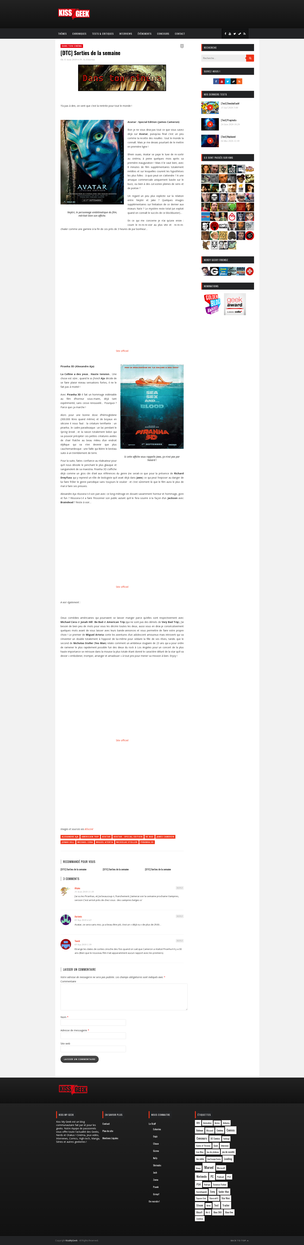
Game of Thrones (203, 1145)
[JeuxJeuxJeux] (223, 274)
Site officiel (122, 350)
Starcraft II (213, 1198)
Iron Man (200, 1151)
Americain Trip (90, 836)
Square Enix (201, 1198)
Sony (212, 1191)
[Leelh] (223, 210)
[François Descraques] (223, 191)
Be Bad (149, 836)
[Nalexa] (249, 220)
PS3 (229, 1176)
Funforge (226, 1138)
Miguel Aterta (104, 842)
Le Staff (152, 1123)
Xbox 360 (217, 1212)
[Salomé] (214, 239)
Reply (180, 888)
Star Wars (225, 1198)
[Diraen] (240, 182)
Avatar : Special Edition (128, 836)
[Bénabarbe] (240, 172)
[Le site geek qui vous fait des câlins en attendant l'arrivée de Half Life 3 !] (74, 19)
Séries (208, 1205)
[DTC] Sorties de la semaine (73, 869)
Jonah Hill (68, 842)
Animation (207, 1122)
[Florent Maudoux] (214, 191)
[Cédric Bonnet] (214, 182)
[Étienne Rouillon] (205, 191)
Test (216, 1205)
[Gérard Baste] (249, 191)
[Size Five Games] (223, 239)
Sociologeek (201, 1191)
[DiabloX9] (232, 182)
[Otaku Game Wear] (249, 274)
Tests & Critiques (103, 33)
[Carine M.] (205, 182)
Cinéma (220, 1130)
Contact (180, 33)
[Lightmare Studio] (232, 210)
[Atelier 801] (232, 172)
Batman (199, 1130)
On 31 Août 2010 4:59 (71, 59)
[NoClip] (214, 229)
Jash (155, 1172)
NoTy (155, 1158)
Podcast (220, 1176)
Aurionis (78, 916)
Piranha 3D (147, 842)
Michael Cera (85, 842)
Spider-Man (223, 1191)
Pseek (156, 1187)
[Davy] (223, 182)
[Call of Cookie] (249, 172)
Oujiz (155, 1136)
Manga (198, 1168)
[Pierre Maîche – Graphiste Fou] (205, 274)
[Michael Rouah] (232, 220)
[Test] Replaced (228, 136)
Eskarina (90, 59)
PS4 (199, 1184)
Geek (216, 1145)
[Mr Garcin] (240, 220)
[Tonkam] (249, 239)
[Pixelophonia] (249, 229)
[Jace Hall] (205, 201)
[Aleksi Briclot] (205, 172)
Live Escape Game (214, 1159)
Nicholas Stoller (126, 842)
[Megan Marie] (223, 220)
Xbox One (229, 1212)
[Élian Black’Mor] (249, 182)
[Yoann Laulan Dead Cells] (249, 201)
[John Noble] (223, 201)
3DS (198, 1123)
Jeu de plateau (213, 1151)
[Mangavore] (205, 220)
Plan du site (107, 1131)
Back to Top (239, 1240)
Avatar (106, 836)
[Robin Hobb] (205, 239)
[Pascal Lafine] (232, 229)
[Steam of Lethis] (232, 239)
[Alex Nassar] (214, 172)
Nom (64, 1017)
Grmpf (156, 1194)
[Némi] (205, 229)
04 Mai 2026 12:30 (230, 140)
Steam (199, 1205)
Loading (228, 1159)
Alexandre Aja (70, 836)
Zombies (199, 1218)
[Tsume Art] (214, 248)
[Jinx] (214, 201)
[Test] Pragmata (228, 120)
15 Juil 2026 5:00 (229, 107)
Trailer (226, 1205)
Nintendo (202, 1176)
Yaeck (77, 941)
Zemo (155, 1179)
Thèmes (62, 33)
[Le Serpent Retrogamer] (232, 274)
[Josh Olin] (232, 201)
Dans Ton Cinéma (72, 46)
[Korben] (240, 201)
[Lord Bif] (240, 210)
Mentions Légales (110, 1138)
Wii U (208, 1212)
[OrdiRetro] (240, 274)
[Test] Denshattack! (230, 103)
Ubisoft (199, 1212)
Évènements (144, 33)
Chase (156, 1143)
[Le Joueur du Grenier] (214, 210)
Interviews (125, 33)
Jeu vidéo (200, 1159)
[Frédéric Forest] (232, 191)
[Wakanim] (223, 248)
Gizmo (156, 1151)
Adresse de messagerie (75, 1030)
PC (212, 1176)
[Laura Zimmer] (205, 210)
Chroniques (79, 33)
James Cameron (165, 836)
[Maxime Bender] (214, 220)
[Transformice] (205, 248)
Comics (231, 1130)
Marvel (208, 1167)
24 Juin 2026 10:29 (230, 124)
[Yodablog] (232, 248)
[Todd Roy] (240, 239)
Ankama (226, 1122)
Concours (163, 33)
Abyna (77, 888)
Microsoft (221, 1167)
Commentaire (68, 981)
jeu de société (228, 1152)
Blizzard (209, 1130)
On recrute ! (154, 1201)
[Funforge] (240, 191)
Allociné (89, 829)
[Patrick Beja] (240, 229)
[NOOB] (223, 229)
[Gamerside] (214, 274)
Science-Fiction (219, 1184)
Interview (225, 1145)
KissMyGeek (71, 1240)
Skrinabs (157, 1165)
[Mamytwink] (249, 210)
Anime (217, 1123)
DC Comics (215, 1138)
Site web (65, 1043)
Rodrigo (207, 1184)
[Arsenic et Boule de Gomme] (223, 172)
